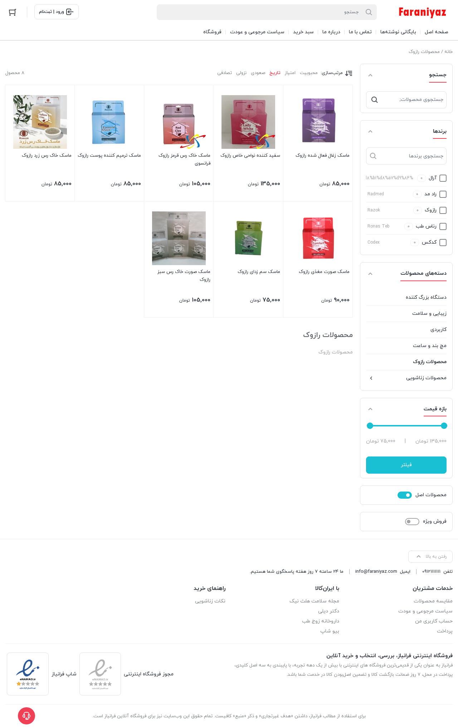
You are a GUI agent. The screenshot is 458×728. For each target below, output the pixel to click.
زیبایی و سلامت (429, 313)
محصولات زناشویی (426, 378)
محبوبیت (309, 73)
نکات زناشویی (210, 601)
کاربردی (438, 329)
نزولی (241, 73)
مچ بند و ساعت (430, 345)
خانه (448, 52)
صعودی (258, 73)
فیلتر (406, 464)
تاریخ (275, 73)
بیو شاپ (329, 631)
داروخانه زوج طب (320, 621)
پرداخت (445, 631)
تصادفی (224, 73)
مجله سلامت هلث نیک (314, 601)
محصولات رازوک (430, 361)
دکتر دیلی (328, 611)
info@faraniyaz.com (376, 571)
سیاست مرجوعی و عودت (425, 611)
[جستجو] (374, 99)
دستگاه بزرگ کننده (426, 297)
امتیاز (290, 73)
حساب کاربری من (434, 621)
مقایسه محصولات (433, 601)
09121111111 (431, 571)
